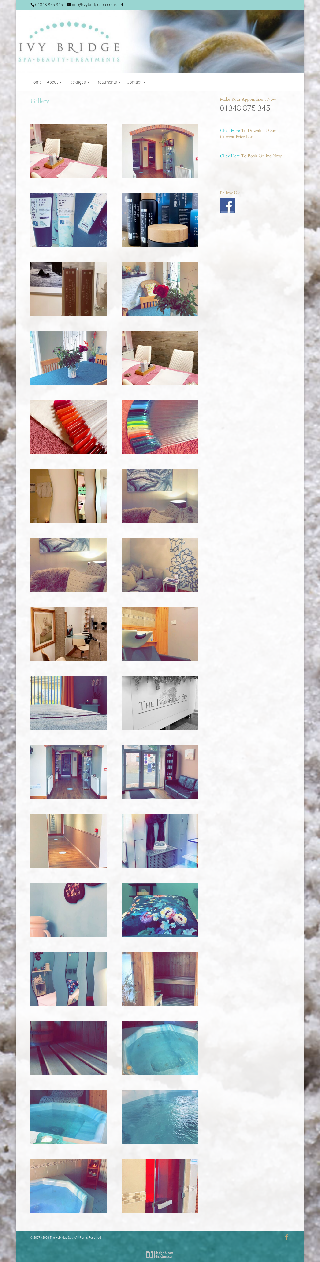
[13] (160, 798)
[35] (160, 177)
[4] (68, 1143)
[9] (160, 936)
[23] (160, 522)
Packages (77, 83)
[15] (160, 729)
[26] (68, 453)
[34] (68, 246)
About (52, 83)
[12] (68, 866)
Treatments (106, 83)
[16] (68, 729)
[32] (68, 315)
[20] (160, 591)
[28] (160, 384)
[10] (68, 936)
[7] (160, 1005)
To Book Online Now (251, 156)
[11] (160, 866)
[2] (68, 1212)
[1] (160, 1212)
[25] (160, 453)
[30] (160, 315)
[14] (68, 798)
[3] (160, 1143)
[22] (68, 591)
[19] (68, 660)
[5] (160, 1074)
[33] (160, 246)
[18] (160, 660)
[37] (68, 177)
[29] (68, 384)
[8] (68, 1005)
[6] (68, 1074)
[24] (68, 522)
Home (36, 83)
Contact (134, 83)
